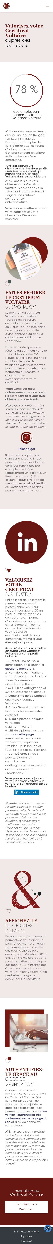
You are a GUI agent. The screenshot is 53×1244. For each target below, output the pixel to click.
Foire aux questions (26, 1232)
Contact (26, 1241)
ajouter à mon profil (19, 669)
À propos (26, 1236)
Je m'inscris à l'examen (26, 1207)
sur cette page (23, 734)
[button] (47, 8)
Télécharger (26, 449)
